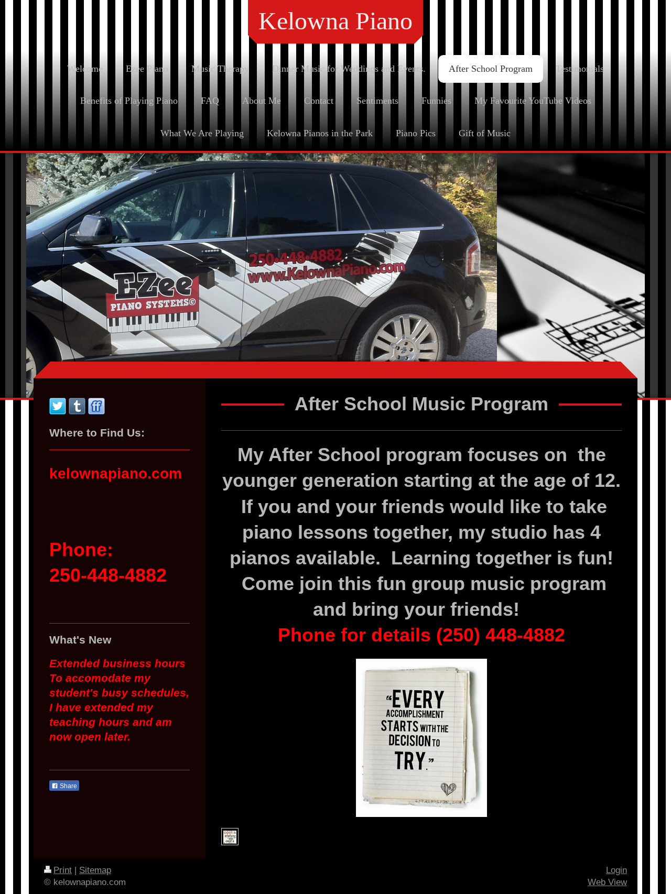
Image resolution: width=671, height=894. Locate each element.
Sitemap (95, 870)
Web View (607, 882)
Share (67, 786)
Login (616, 870)
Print (62, 870)
